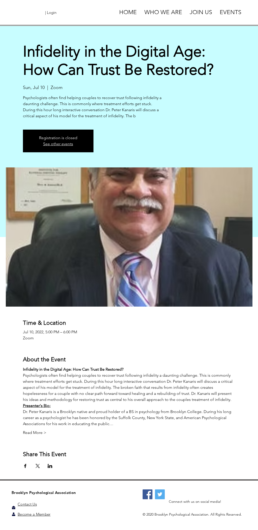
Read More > (34, 432)
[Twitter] (160, 494)
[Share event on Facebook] (25, 466)
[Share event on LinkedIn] (50, 466)
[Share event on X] (37, 466)
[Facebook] (147, 494)
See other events (58, 143)
